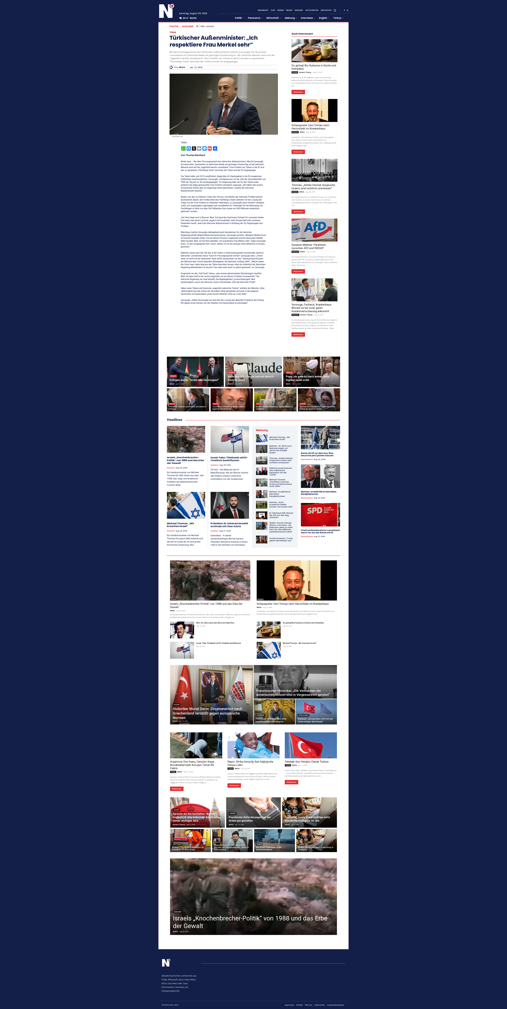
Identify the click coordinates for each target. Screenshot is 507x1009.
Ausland (188, 26)
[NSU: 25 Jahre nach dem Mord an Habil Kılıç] (182, 709)
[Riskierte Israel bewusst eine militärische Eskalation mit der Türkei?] (261, 550)
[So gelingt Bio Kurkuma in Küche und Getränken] (314, 129)
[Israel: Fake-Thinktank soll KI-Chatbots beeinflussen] (230, 518)
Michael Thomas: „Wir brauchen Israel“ (180, 604)
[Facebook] (344, 10)
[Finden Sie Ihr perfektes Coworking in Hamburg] (316, 919)
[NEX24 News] (166, 11)
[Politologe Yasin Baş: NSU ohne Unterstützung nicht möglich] (274, 791)
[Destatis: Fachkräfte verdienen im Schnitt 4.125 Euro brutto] (190, 919)
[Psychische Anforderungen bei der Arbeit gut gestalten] (253, 891)
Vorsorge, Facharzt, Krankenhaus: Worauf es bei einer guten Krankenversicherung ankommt (312, 387)
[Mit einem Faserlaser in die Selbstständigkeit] (274, 919)
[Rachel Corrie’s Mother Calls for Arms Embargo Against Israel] (319, 479)
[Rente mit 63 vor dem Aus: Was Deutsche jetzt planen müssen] (320, 517)
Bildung (176, 889)
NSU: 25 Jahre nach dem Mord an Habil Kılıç (215, 702)
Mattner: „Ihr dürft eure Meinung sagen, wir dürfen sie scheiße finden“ (280, 528)
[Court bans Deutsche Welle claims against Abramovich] (232, 479)
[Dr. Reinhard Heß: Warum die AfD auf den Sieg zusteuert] (261, 594)
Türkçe (173, 851)
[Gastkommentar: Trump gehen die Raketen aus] (261, 619)
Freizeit (294, 151)
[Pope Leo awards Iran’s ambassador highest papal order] (311, 451)
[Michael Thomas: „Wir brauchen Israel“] (186, 584)
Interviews (260, 794)
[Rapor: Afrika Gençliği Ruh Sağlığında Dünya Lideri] (253, 825)
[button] (335, 10)
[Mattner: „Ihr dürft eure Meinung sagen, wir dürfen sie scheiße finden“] (261, 528)
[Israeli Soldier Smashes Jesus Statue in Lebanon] (275, 479)
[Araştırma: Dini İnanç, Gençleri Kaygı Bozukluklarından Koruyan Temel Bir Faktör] (196, 825)
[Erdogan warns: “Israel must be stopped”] (195, 451)
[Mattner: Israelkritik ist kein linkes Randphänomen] (261, 573)
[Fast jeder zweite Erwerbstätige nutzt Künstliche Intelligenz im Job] (309, 891)
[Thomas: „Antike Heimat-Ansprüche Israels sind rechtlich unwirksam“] (314, 249)
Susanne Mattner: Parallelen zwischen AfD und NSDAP (309, 325)
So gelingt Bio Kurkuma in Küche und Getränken (303, 702)
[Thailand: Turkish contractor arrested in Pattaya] (188, 479)
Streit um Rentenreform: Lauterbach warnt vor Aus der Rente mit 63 (320, 610)
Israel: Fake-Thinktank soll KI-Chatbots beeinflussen (229, 538)
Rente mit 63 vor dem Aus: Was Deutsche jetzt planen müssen (317, 533)
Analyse (295, 271)
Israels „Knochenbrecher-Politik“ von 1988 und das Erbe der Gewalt (185, 539)
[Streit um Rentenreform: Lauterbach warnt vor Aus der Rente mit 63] (320, 594)
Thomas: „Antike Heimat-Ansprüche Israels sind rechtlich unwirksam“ (313, 266)
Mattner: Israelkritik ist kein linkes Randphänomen (318, 572)
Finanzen (295, 394)
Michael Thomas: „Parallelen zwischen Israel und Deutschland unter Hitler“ (280, 562)
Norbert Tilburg (305, 151)
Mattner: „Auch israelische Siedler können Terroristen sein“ (281, 583)
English (173, 455)
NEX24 (182, 67)
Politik (174, 26)
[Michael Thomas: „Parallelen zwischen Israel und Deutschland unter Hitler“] (261, 562)
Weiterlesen (298, 171)
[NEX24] (172, 67)
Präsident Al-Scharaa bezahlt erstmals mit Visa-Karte (229, 604)
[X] (347, 10)
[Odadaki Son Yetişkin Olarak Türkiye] (311, 825)
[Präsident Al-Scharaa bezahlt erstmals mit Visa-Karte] (230, 584)
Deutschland (307, 539)
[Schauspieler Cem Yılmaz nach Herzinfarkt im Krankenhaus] (314, 189)
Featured (295, 331)
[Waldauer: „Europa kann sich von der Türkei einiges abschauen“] (316, 791)
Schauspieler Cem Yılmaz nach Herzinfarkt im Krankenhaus (310, 206)
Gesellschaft (303, 794)
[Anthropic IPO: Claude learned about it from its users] (253, 451)
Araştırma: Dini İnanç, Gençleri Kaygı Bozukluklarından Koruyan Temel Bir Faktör (192, 844)
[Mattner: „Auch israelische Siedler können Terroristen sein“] (261, 584)
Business (232, 452)
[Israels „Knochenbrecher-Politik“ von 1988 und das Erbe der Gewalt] (186, 518)
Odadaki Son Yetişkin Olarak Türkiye (307, 840)
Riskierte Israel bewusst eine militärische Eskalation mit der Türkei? (280, 550)
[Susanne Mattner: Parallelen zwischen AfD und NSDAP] (314, 309)
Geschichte (261, 766)
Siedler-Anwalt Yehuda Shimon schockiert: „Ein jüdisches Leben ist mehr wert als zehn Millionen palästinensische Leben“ (281, 606)
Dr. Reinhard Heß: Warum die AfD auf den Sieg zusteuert (281, 594)
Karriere (233, 892)
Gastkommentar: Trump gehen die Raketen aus (281, 618)
